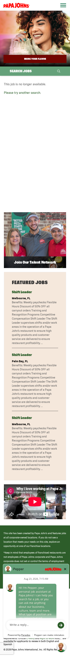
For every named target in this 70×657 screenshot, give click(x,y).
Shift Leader (22, 292)
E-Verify (30, 638)
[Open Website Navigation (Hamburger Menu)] (62, 10)
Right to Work (47, 638)
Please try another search (22, 92)
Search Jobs (21, 71)
